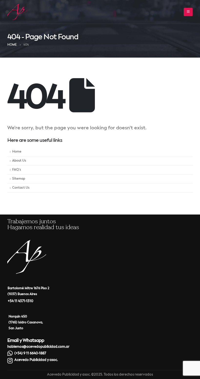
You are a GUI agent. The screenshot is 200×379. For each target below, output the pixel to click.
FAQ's (16, 169)
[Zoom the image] (26, 243)
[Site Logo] (17, 12)
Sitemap (18, 178)
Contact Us (21, 187)
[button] (188, 12)
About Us (19, 160)
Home (16, 151)
